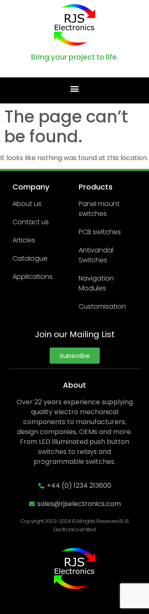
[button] (75, 88)
